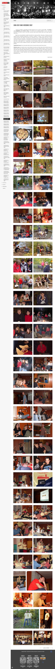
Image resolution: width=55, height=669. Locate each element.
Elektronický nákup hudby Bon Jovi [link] (6, 53)
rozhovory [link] (4, 182)
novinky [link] (4, 7)
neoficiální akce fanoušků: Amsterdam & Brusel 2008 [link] (6, 138)
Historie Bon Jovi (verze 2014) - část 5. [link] (7, 29)
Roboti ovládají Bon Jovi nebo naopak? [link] (6, 63)
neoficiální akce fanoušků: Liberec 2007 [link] (6, 165)
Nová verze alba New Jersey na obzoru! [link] (6, 23)
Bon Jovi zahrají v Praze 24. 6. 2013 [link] (6, 48)
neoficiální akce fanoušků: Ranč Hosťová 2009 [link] (6, 134)
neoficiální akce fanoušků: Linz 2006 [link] (6, 179)
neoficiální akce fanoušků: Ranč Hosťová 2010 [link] (6, 130)
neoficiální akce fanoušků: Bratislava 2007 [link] (6, 161)
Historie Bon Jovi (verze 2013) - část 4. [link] (7, 33)
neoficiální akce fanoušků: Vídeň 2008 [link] (6, 146)
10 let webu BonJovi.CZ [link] (5, 67)
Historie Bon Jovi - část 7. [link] (7, 73)
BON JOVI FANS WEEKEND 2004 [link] (6, 127)
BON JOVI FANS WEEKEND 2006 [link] (6, 122)
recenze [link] (4, 184)
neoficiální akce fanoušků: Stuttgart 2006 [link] (6, 176)
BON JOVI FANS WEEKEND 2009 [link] (6, 113)
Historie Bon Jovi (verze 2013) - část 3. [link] (7, 36)
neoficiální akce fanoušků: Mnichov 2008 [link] (6, 150)
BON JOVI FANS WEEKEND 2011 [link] (6, 108)
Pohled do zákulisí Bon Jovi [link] (6, 70)
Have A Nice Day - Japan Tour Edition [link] (6, 89)
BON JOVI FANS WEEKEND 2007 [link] (6, 119)
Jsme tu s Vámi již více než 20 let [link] (6, 11)
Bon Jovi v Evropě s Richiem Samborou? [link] (6, 60)
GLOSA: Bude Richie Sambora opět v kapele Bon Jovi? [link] (7, 15)
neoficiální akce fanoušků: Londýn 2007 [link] (6, 157)
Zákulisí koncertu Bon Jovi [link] (6, 57)
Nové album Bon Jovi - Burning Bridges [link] (6, 19)
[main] (29, 21)
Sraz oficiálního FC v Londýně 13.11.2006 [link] (7, 82)
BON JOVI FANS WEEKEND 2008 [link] (6, 116)
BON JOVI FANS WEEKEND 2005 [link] (6, 124)
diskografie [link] (4, 186)
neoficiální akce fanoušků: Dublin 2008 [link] (6, 142)
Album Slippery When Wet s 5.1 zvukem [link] (6, 93)
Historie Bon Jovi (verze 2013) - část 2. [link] (7, 40)
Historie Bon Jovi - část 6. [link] (7, 75)
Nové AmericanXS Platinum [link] (6, 97)
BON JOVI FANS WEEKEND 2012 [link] (6, 105)
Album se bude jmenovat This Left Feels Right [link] (6, 101)
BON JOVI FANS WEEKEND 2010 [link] (6, 111)
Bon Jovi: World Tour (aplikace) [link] (6, 50)
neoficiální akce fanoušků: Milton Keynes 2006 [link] (6, 172)
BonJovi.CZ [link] (3, 5)
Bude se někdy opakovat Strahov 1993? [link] (6, 86)
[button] (54, 1)
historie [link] (4, 188)
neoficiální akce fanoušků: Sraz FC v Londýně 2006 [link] (6, 168)
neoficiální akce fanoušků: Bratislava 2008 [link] (6, 153)
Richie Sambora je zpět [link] (6, 26)
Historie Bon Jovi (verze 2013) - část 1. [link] (7, 44)
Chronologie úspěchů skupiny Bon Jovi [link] (6, 78)
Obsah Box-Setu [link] (6, 99)
